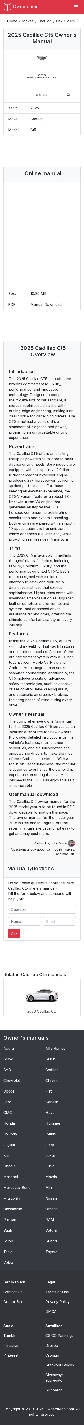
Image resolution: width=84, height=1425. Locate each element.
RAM (49, 1219)
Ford (7, 1102)
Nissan (51, 1198)
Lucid (49, 1166)
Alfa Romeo (55, 1048)
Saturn (51, 1230)
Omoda (51, 1209)
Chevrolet (11, 1080)
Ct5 (59, 21)
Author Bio (12, 1301)
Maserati (10, 1177)
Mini (48, 1187)
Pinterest (10, 1355)
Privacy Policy (57, 1301)
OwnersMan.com (59, 1409)
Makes (27, 21)
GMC (7, 1112)
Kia (6, 1155)
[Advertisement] (42, 151)
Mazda (51, 1177)
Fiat (48, 1091)
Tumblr (9, 1335)
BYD (7, 1070)
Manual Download (46, 304)
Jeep (49, 1144)
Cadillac (44, 21)
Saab (7, 1230)
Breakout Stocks (59, 1365)
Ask (14, 933)
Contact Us (12, 1292)
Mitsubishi (11, 1198)
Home (12, 21)
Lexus (50, 1155)
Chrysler (52, 1080)
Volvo (8, 1262)
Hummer (52, 1123)
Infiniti (50, 1134)
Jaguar (9, 1144)
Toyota (51, 1251)
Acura (8, 1048)
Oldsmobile (12, 1209)
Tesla (7, 1251)
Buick (50, 1059)
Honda (9, 1123)
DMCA (51, 1311)
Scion (8, 1241)
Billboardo (54, 1390)
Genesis (52, 1102)
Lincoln (9, 1166)
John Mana (59, 843)
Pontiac (9, 1219)
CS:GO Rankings (59, 1335)
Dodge (8, 1091)
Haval (50, 1112)
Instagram (11, 1345)
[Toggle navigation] (75, 7)
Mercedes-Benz (16, 1187)
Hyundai (10, 1134)
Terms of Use (57, 1292)
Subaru (51, 1241)
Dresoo (51, 1345)
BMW (8, 1059)
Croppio (52, 1355)
